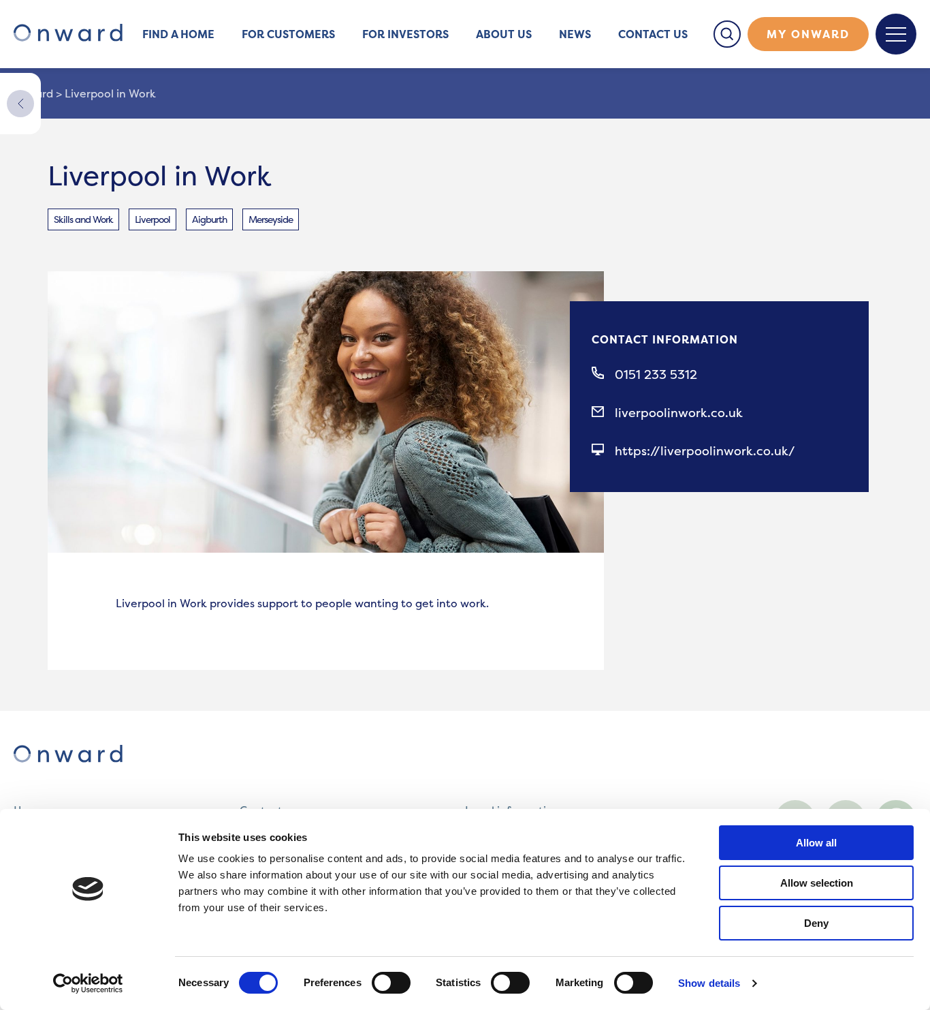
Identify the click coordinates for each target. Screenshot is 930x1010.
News (575, 34)
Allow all (816, 842)
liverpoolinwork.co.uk (679, 413)
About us (504, 34)
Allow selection (816, 883)
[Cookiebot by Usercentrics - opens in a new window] (88, 983)
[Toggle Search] (727, 34)
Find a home (178, 34)
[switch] (391, 983)
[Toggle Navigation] (896, 34)
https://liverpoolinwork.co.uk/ (705, 451)
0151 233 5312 (656, 375)
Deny (816, 923)
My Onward (808, 34)
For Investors (405, 34)
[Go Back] (20, 103)
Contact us (653, 34)
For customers (288, 34)
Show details (709, 983)
